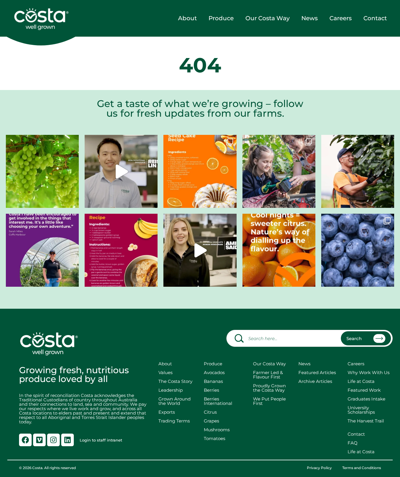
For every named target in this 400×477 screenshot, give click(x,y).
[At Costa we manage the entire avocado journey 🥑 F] (357, 171)
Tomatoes (214, 438)
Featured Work (364, 390)
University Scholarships (361, 409)
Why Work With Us (368, 372)
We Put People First (269, 401)
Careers (340, 18)
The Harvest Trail (366, 421)
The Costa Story (175, 381)
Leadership (170, 390)
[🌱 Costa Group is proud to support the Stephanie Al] (278, 171)
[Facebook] (25, 440)
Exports (166, 412)
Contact (375, 18)
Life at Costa (361, 381)
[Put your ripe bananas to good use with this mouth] (121, 250)
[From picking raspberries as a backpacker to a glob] (42, 250)
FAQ (353, 443)
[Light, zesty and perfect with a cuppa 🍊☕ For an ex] (199, 171)
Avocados (214, 372)
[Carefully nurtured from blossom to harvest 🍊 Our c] (278, 250)
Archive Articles (315, 381)
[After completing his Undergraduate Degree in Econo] (121, 171)
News (309, 18)
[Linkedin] (67, 440)
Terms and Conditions (361, 468)
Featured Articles (317, 372)
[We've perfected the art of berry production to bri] (357, 250)
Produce (221, 18)
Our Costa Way (267, 18)
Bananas (213, 381)
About (187, 18)
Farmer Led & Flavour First (268, 374)
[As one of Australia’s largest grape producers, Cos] (42, 171)
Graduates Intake (366, 399)
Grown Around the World (175, 401)
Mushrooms (217, 429)
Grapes (211, 421)
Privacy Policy (319, 468)
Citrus (210, 412)
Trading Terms (174, 421)
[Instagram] (53, 440)
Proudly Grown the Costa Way (269, 387)
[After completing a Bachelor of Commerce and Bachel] (199, 250)
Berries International (218, 401)
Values (165, 372)
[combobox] (309, 338)
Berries (211, 390)
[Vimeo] (39, 440)
